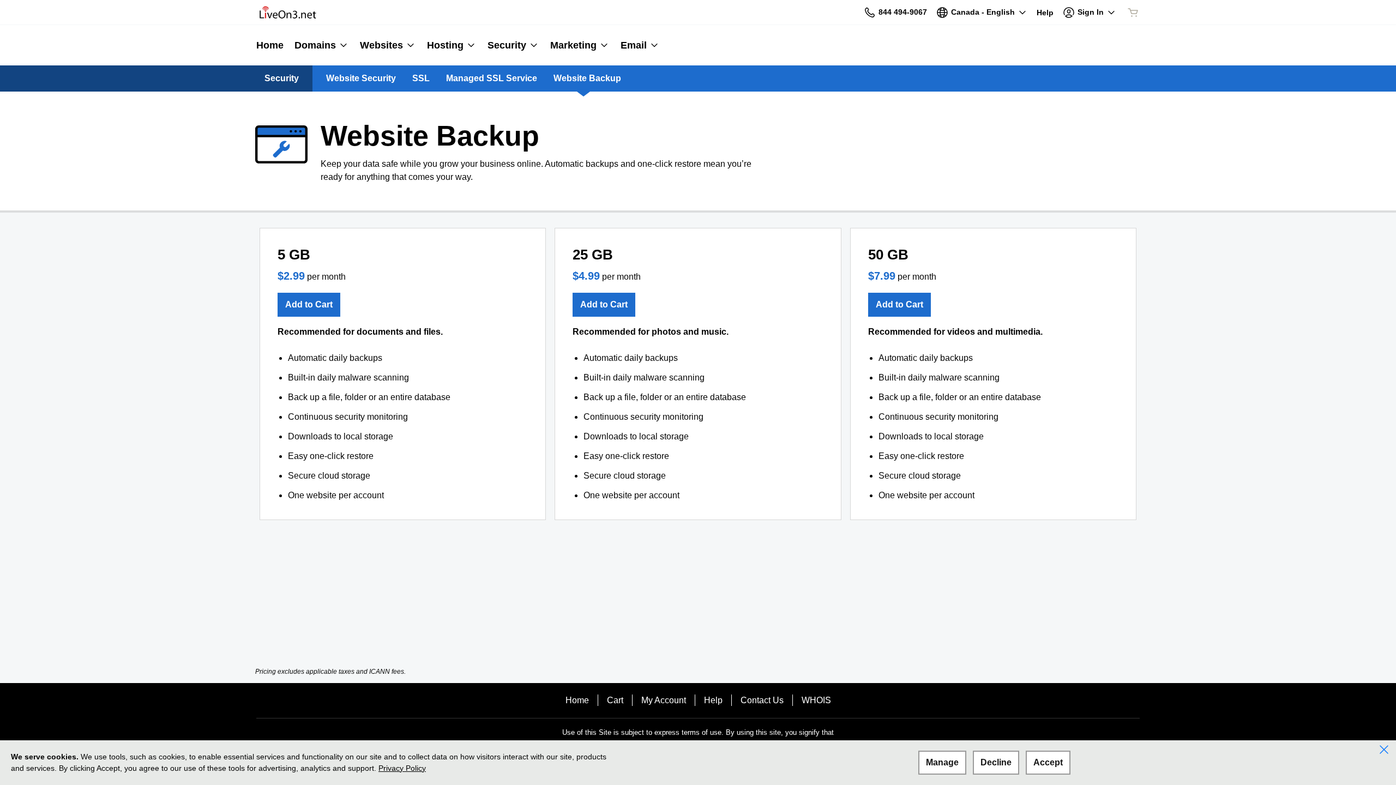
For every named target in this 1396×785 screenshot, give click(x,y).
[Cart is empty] (1133, 12)
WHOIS (816, 700)
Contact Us (762, 700)
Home (577, 700)
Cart (615, 700)
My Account (663, 700)
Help (713, 700)
